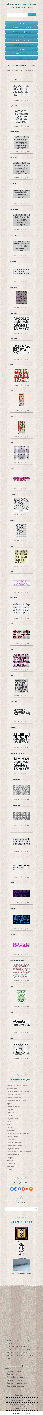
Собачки (10, 1128)
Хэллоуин (10, 1161)
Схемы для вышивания (14, 1143)
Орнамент (10, 1113)
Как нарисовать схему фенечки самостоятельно (16, 1367)
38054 (12, 391)
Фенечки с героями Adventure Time (19, 1346)
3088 (12, 546)
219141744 (13, 701)
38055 (12, 365)
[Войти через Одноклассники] (31, 1189)
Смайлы (9, 1116)
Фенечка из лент (12, 1374)
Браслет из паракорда (14, 1358)
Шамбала (10, 1170)
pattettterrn (14, 209)
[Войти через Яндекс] (23, 1189)
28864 (12, 624)
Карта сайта (18, 1400)
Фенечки (24, 65)
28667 (12, 675)
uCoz (25, 1409)
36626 (12, 442)
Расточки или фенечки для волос (18, 1340)
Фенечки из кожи (13, 1155)
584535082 (13, 313)
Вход (26, 1395)
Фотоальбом (16, 65)
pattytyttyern (14, 132)
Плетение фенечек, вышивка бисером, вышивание (21, 5)
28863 (12, 649)
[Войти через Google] (27, 1189)
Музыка (9, 1104)
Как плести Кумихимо (14, 1380)
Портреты (10, 1158)
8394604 (13, 261)
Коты (8, 1125)
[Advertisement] (21, 1311)
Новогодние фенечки (14, 1371)
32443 (12, 520)
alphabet (13, 727)
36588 (12, 468)
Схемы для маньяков (14, 1095)
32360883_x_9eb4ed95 (17, 753)
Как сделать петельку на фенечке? (18, 1352)
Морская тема (11, 1131)
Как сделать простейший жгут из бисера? (21, 1355)
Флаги (9, 1122)
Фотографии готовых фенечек (17, 1086)
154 (11, 1038)
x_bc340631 (14, 80)
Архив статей (26, 1400)
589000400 (13, 287)
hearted (12, 883)
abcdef (12, 934)
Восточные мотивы (13, 1107)
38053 (12, 416)
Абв (11, 831)
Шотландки (11, 1164)
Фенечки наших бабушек (15, 1386)
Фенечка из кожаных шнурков (17, 1383)
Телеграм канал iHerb (21, 1413)
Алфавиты (10, 1110)
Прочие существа (13, 1137)
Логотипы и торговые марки (16, 1101)
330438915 (13, 494)
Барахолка (10, 1140)
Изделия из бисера (13, 1149)
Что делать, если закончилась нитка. (19, 1349)
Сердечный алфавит (17, 960)
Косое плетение (12, 1089)
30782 (12, 572)
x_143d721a (14, 106)
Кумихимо (10, 1167)
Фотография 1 (15, 779)
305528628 (13, 598)
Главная (7, 65)
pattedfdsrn (14, 235)
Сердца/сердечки (12, 1119)
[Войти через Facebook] (19, 1189)
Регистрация (19, 1395)
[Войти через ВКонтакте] (15, 1189)
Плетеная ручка (12, 1343)
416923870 (13, 339)
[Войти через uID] (12, 1189)
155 (11, 1012)
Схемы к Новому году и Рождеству (19, 1152)
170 (11, 986)
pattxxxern (13, 157)
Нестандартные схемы (14, 1146)
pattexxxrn (13, 183)
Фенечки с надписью (14, 1098)
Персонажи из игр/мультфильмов (18, 1134)
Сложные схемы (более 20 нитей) (18, 1092)
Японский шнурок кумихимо (17, 1377)
